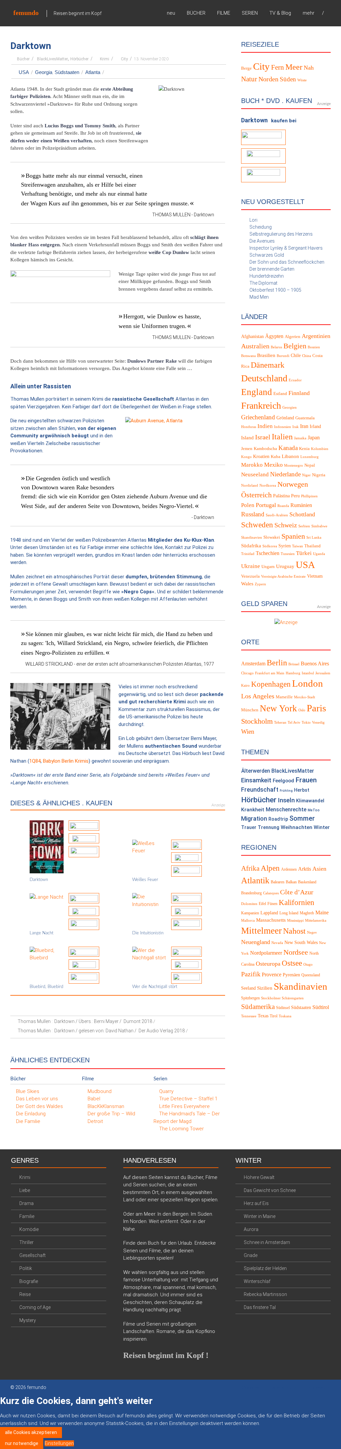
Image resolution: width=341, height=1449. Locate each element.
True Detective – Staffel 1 (188, 1099)
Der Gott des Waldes (39, 1106)
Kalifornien (296, 902)
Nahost (294, 931)
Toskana (285, 1016)
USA (24, 72)
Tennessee (248, 1016)
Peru (295, 495)
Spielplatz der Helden (265, 1268)
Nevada (277, 943)
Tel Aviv (294, 722)
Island (247, 437)
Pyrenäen (291, 974)
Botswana (248, 356)
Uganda (319, 554)
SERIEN (250, 13)
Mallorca (248, 920)
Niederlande (285, 474)
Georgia (43, 72)
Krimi (104, 59)
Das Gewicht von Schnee (270, 1190)
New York (278, 708)
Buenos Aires (315, 663)
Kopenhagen (271, 684)
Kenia (304, 448)
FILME (223, 13)
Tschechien (267, 553)
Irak (295, 427)
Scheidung (260, 227)
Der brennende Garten (271, 269)
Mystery (27, 1320)
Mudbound (100, 1091)
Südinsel (283, 1007)
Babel (94, 1099)
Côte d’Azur (296, 892)
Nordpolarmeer (266, 953)
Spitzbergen (250, 998)
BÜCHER (196, 13)
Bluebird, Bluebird (46, 987)
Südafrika (251, 545)
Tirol (273, 1016)
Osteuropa (268, 963)
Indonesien (282, 427)
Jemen (246, 448)
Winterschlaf (257, 1281)
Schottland (302, 514)
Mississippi (295, 920)
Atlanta (92, 72)
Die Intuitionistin (148, 933)
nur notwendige (21, 1443)
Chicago (247, 673)
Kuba (275, 456)
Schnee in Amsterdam (267, 1242)
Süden (288, 79)
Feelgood (283, 781)
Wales (247, 583)
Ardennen (289, 869)
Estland (280, 393)
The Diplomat (263, 283)
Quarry (166, 1091)
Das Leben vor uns (37, 1099)
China (306, 356)
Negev (312, 932)
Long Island (288, 913)
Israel (262, 437)
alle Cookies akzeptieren (31, 1432)
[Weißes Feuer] (149, 847)
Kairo (245, 685)
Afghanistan (252, 336)
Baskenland (307, 882)
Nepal (309, 465)
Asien (319, 868)
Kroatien (261, 456)
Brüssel (293, 664)
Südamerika (258, 1007)
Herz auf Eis (256, 1203)
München (249, 710)
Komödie (29, 1229)
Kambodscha (265, 448)
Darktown (39, 880)
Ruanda (283, 506)
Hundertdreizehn (266, 276)
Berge (246, 68)
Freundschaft (259, 789)
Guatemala (305, 418)
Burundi (283, 356)
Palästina (281, 495)
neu (171, 13)
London (307, 683)
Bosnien (314, 347)
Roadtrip (278, 819)
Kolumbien (319, 449)
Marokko (252, 465)
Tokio (306, 722)
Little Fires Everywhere (184, 1106)
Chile (296, 355)
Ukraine (250, 566)
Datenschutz (283, 1387)
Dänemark (267, 365)
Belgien (294, 346)
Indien (265, 426)
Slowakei (271, 537)
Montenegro (293, 465)
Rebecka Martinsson (265, 1294)
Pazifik (250, 974)
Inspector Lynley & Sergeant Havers (286, 248)
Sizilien (264, 988)
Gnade (250, 1255)
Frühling (286, 790)
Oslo (301, 710)
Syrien (284, 545)
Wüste (302, 80)
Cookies (250, 1387)
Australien (255, 346)
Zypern (260, 584)
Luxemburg (309, 457)
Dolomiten (249, 904)
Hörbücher (79, 59)
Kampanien (250, 913)
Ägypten (274, 336)
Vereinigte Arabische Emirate (283, 576)
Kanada (288, 447)
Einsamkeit (256, 780)
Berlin (277, 662)
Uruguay (285, 566)
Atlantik (255, 880)
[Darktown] (47, 846)
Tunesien (288, 554)
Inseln (286, 800)
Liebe (24, 1190)
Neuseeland (255, 474)
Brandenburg (251, 893)
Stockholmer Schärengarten (282, 998)
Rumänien (301, 505)
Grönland (285, 417)
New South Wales (301, 942)
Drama (26, 1203)
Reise (25, 1294)
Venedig (318, 722)
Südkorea (269, 546)
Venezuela (250, 576)
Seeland (248, 988)
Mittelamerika (315, 920)
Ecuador (295, 380)
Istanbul (308, 673)
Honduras (248, 427)
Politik (25, 1268)
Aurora (251, 1229)
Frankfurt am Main (269, 673)
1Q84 (35, 761)
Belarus (276, 347)
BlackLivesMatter (52, 59)
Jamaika (300, 438)
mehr (308, 13)
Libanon (290, 456)
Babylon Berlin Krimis (66, 761)
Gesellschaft (32, 1255)
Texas (263, 1015)
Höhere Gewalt (259, 1177)
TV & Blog (280, 13)
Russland (252, 514)
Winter (322, 827)
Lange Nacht (41, 933)
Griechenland (258, 417)
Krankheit (252, 810)
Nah (309, 67)
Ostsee (292, 963)
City (124, 59)
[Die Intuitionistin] (149, 900)
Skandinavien (251, 537)
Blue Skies (27, 1091)
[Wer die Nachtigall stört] (149, 954)
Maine (322, 912)
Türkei (304, 553)
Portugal (266, 505)
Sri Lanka (313, 537)
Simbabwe (319, 526)
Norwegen (292, 484)
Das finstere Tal (260, 1307)
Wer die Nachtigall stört (154, 987)
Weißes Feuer (145, 880)
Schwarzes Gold (266, 255)
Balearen (277, 882)
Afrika (250, 868)
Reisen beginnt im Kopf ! (165, 1355)
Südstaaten (67, 72)
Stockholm (257, 721)
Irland (315, 426)
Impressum (318, 1387)
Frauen (306, 780)
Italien (282, 436)
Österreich (256, 495)
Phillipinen (309, 496)
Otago (308, 964)
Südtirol (320, 1007)
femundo (26, 12)
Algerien (292, 336)
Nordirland (249, 485)
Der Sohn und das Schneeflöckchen (286, 262)
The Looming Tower (181, 1129)
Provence (271, 974)
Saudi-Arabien (277, 515)
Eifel (262, 903)
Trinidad (247, 554)
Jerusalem (322, 673)
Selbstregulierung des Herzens (281, 234)
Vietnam (315, 576)
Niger (306, 475)
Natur (249, 79)
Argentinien (316, 336)
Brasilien (266, 355)
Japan (314, 437)
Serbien (304, 526)
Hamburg (293, 673)
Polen (247, 505)
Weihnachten (296, 827)
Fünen (272, 903)
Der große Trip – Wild (111, 1114)
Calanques (271, 893)
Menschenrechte (286, 809)
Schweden (257, 524)
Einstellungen (59, 1443)
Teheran (280, 722)
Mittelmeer (261, 931)
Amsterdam (253, 663)
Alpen (270, 868)
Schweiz (285, 525)
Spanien (293, 536)
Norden (268, 79)
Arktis (304, 869)
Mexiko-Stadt (304, 697)
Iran (304, 426)
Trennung (268, 827)
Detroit (95, 1121)
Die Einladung (31, 1114)
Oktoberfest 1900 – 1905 (275, 290)
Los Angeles (257, 696)
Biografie (28, 1281)
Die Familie (28, 1121)
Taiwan (297, 546)
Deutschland (264, 378)
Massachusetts (271, 920)
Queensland (310, 975)
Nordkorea (267, 485)
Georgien (289, 407)
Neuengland (255, 942)
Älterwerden (255, 771)
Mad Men (259, 297)
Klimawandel (310, 801)
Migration (254, 818)
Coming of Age (35, 1307)
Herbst (301, 790)
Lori (253, 220)
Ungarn (268, 566)
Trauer (248, 827)
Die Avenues (262, 241)
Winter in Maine (259, 1216)
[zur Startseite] (328, 13)
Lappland (269, 912)
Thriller (26, 1242)
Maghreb (307, 913)
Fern (277, 67)
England (256, 392)
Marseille (284, 697)
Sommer (302, 818)
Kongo (246, 457)
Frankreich (261, 405)
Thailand (312, 546)
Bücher (23, 59)
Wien (247, 731)
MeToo (314, 810)
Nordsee (295, 952)
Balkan (291, 882)
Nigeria (318, 475)
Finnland (299, 393)
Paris (316, 708)
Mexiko (273, 464)
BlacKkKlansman (106, 1106)
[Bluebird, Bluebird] (47, 954)
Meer (293, 67)
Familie (26, 1216)
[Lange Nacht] (46, 897)
